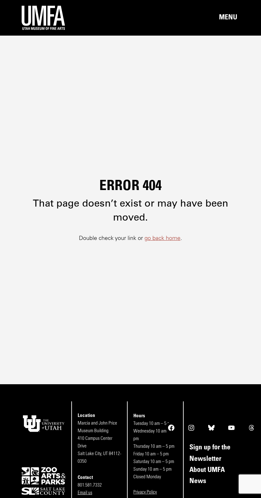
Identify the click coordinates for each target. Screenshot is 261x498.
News (197, 481)
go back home (162, 239)
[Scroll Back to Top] (254, 491)
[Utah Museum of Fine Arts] (76, 18)
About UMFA (207, 470)
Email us (85, 493)
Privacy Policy (145, 492)
